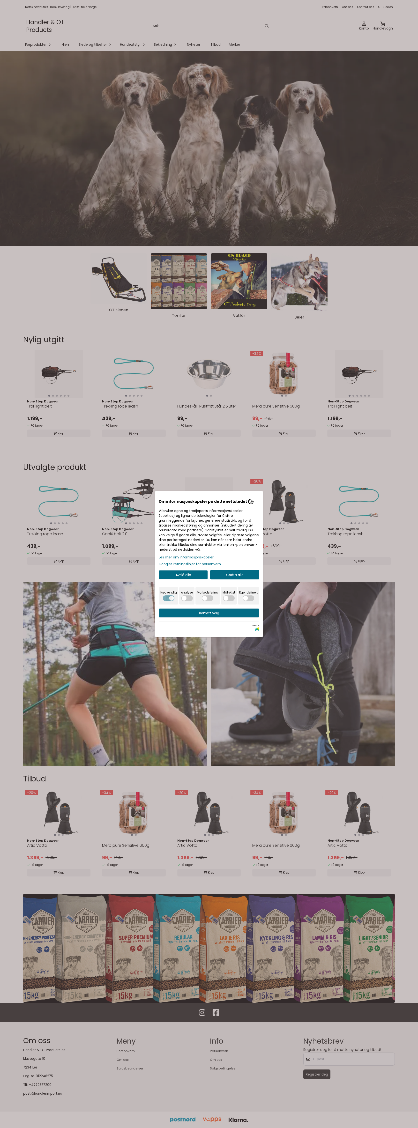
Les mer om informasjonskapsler (186, 557)
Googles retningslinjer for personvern (190, 564)
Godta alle (235, 574)
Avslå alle (183, 574)
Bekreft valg (209, 613)
